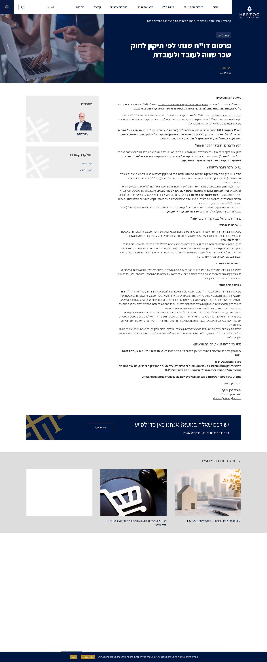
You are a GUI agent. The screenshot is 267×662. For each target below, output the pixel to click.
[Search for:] (38, 7)
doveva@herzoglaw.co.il (227, 398)
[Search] (23, 7)
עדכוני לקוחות (223, 35)
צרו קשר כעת (100, 427)
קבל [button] (73, 657)
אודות (215, 7)
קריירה (97, 7)
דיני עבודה (87, 164)
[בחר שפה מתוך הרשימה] (7, 7)
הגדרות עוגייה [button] (88, 657)
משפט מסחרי (85, 170)
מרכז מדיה (147, 7)
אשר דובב (226, 67)
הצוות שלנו (168, 7)
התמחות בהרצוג (118, 7)
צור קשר (80, 7)
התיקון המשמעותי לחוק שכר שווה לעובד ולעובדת (183, 104)
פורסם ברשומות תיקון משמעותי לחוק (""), (190, 130)
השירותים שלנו (195, 7)
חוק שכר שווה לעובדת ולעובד (226, 115)
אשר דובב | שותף (231, 390)
